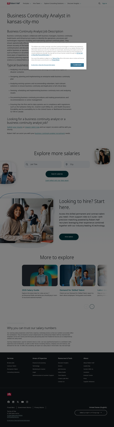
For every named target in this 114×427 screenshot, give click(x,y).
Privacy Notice (55, 60)
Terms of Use (56, 58)
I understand (77, 65)
